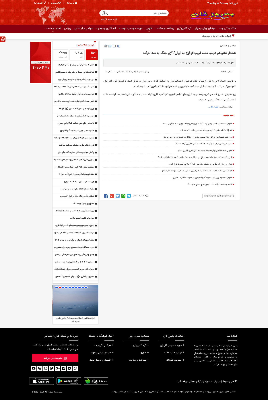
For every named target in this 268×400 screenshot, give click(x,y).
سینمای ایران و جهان (205, 28)
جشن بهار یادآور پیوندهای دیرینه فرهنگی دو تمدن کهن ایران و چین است (74, 255)
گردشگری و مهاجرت (106, 28)
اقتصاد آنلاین (213, 107)
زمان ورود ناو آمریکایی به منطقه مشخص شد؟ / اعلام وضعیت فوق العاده (200, 164)
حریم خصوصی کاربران (171, 345)
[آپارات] (39, 368)
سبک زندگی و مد (227, 28)
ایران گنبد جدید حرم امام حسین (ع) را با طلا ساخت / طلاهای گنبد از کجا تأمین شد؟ (195, 157)
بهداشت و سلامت (165, 28)
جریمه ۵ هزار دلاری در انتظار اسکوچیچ (79, 181)
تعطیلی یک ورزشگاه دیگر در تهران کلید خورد (77, 196)
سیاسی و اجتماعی (83, 28)
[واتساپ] (75, 368)
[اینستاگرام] (45, 368)
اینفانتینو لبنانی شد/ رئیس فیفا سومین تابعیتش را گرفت (74, 167)
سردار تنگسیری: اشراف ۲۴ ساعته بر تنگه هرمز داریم (74, 232)
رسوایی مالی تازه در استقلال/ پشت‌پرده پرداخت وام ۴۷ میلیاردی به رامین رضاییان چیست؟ (74, 160)
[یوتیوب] (33, 368)
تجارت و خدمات (53, 28)
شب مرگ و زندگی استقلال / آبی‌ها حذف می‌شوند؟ (74, 87)
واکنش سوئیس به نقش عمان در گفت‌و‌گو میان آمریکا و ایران (76, 153)
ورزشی (67, 28)
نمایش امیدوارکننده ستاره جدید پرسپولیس (77, 189)
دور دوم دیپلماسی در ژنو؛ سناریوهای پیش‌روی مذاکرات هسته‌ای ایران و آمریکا (198, 137)
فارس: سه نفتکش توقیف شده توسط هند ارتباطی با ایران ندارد (205, 150)
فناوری (149, 28)
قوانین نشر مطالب (173, 353)
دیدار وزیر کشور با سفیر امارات (82, 218)
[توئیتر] (51, 368)
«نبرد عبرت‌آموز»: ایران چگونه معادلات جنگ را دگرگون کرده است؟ (204, 144)
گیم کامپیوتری (184, 28)
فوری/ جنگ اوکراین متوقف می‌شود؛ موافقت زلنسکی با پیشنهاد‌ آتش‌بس (76, 145)
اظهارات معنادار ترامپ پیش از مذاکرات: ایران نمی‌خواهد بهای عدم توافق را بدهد (197, 123)
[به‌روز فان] (212, 15)
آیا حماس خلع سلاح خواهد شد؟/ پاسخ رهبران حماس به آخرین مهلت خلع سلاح (197, 171)
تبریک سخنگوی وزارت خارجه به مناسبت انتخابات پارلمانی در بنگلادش (75, 211)
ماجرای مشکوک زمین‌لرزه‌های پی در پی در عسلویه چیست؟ (74, 262)
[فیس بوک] (63, 368)
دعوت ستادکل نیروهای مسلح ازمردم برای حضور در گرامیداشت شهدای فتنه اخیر (74, 248)
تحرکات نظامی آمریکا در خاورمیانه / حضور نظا (211, 36)
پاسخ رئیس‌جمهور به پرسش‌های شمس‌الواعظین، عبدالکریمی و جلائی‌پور (74, 226)
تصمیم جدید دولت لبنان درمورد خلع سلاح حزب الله (209, 184)
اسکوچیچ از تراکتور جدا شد (83, 203)
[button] (56, 287)
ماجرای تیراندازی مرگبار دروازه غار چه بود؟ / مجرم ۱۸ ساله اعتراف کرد (74, 277)
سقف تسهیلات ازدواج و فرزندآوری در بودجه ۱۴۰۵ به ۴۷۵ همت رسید (74, 240)
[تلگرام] (69, 368)
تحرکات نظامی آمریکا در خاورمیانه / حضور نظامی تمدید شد (206, 130)
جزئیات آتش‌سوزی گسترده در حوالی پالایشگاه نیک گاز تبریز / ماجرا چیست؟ (74, 270)
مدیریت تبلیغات (174, 360)
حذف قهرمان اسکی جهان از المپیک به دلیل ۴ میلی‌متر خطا (76, 175)
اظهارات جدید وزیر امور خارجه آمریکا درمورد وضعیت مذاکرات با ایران (202, 177)
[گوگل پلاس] (57, 368)
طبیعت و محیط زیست (130, 28)
